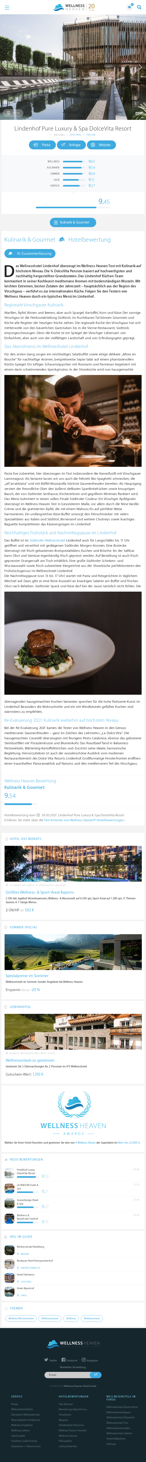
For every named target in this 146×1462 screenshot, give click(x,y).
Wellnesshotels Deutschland (122, 1407)
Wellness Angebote (22, 1425)
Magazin (63, 1420)
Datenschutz (33, 1446)
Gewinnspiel (18, 1435)
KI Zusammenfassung (34, 254)
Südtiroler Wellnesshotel (47, 540)
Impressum (17, 1446)
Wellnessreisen (92, 1318)
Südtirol (76, 135)
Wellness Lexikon (20, 1430)
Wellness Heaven (68, 1435)
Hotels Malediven (116, 1438)
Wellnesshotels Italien (118, 1428)
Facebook (71, 1360)
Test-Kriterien (66, 1404)
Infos (16, 113)
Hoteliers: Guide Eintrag (24, 1441)
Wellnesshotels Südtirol (119, 1433)
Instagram (92, 1360)
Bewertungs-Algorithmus (73, 1409)
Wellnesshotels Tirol (117, 1422)
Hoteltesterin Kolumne (71, 1425)
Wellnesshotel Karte (22, 1409)
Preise (46, 145)
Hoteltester (65, 1414)
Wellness (71, 1318)
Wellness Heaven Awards (72, 1430)
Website (105, 145)
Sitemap (111, 1444)
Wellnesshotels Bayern (118, 1412)
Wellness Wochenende (21, 1318)
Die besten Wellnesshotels (25, 1414)
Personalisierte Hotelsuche (25, 1420)
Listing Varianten (68, 1446)
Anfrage (75, 145)
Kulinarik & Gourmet (74, 222)
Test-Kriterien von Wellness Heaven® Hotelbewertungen (84, 820)
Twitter (53, 1360)
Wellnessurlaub (49, 1318)
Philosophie (65, 1441)
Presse (14, 1404)
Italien (91, 135)
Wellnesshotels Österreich (120, 1417)
